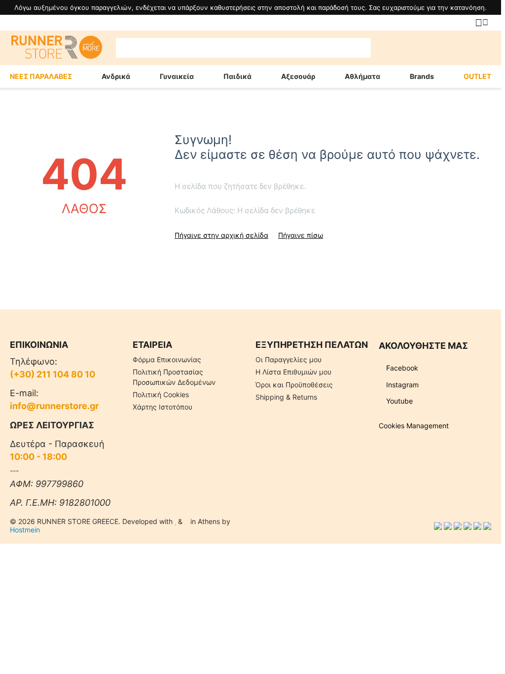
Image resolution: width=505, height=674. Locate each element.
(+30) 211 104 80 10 (52, 374)
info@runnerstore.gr (54, 406)
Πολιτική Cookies (161, 394)
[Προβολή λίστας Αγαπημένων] (410, 48)
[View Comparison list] (386, 48)
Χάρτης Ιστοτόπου (162, 407)
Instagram (401, 384)
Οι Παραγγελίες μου (288, 359)
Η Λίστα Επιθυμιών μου (293, 372)
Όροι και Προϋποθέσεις (294, 384)
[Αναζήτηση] (361, 48)
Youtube (398, 401)
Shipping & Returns (286, 397)
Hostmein (25, 529)
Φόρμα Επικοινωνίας (167, 359)
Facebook (401, 368)
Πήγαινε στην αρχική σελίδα (221, 235)
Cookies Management (414, 425)
